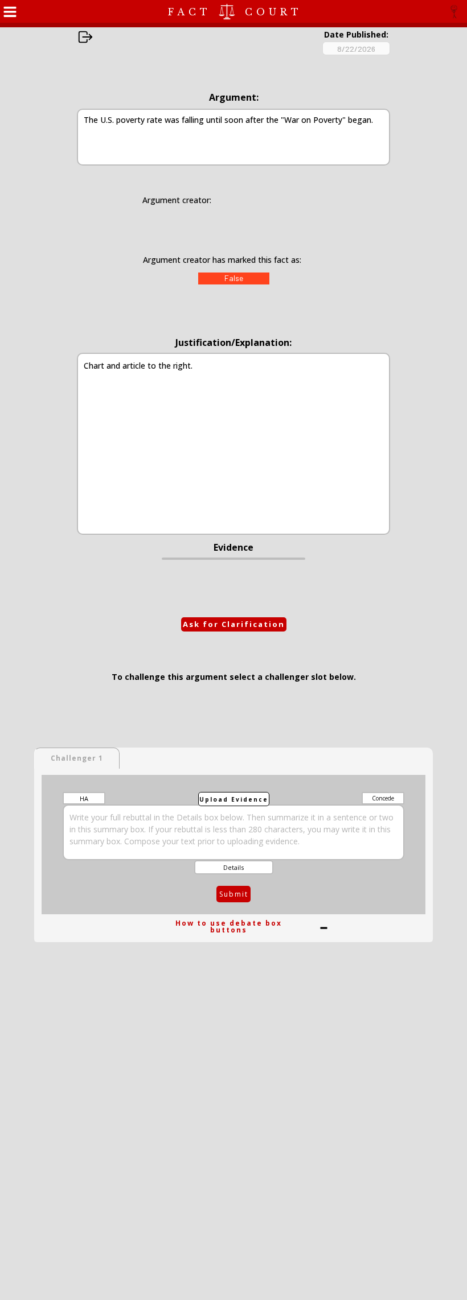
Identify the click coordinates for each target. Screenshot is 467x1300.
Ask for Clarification (234, 624)
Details (233, 867)
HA (84, 798)
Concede (383, 798)
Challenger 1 (77, 758)
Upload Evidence (233, 799)
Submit (233, 894)
